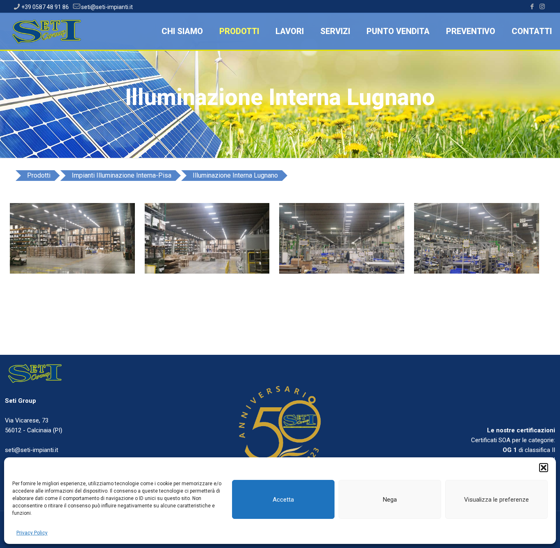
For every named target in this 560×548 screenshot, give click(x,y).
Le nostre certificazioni (521, 430)
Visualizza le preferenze (496, 499)
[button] (544, 468)
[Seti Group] (47, 31)
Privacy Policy (32, 533)
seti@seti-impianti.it (107, 7)
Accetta (283, 499)
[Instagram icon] (542, 6)
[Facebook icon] (532, 6)
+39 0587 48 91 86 (45, 7)
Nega (390, 499)
